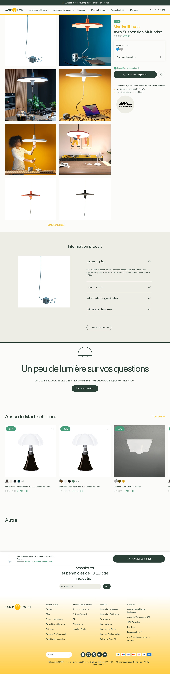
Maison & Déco (98, 10)
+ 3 (22, 481)
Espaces (81, 10)
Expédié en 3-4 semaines (42, 561)
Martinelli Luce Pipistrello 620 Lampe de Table (79, 487)
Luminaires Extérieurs (62, 10)
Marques (134, 10)
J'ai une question (85, 388)
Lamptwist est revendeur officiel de (130, 92)
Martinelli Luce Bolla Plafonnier (127, 487)
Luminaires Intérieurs (38, 10)
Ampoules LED (117, 10)
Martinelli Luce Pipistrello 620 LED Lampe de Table (27, 487)
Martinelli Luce (127, 27)
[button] (30, 40)
